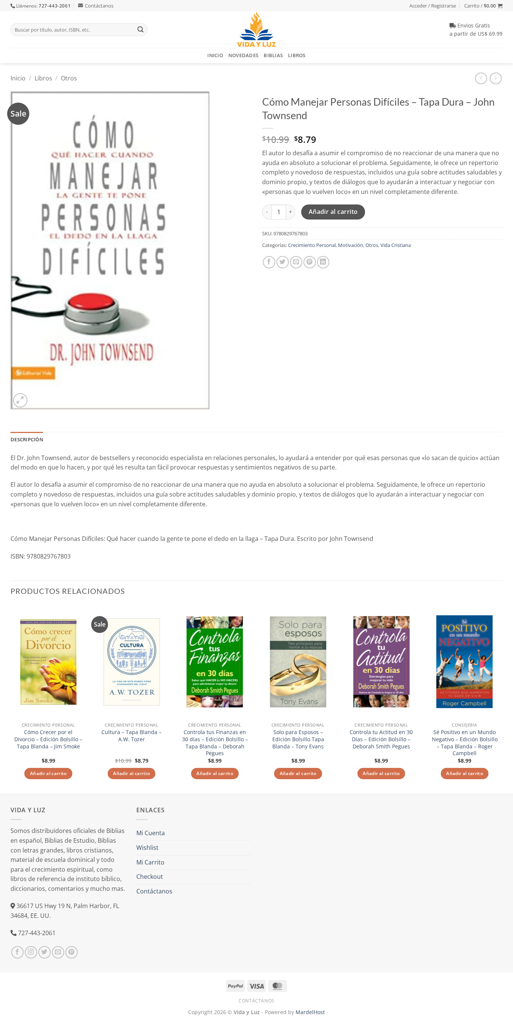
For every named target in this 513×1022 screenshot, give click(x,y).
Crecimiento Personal (312, 245)
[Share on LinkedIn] (323, 262)
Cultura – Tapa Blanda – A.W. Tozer (131, 736)
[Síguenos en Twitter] (44, 952)
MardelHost (310, 1012)
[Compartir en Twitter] (282, 262)
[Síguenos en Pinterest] (71, 952)
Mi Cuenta (150, 833)
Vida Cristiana (395, 245)
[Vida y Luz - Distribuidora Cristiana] (256, 29)
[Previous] (11, 698)
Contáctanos (99, 5)
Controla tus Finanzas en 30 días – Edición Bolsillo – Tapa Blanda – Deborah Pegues (215, 743)
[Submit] (140, 29)
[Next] (502, 698)
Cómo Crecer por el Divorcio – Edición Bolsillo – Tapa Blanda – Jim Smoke (48, 739)
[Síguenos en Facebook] (17, 952)
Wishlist (147, 847)
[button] (483, 5)
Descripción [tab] (27, 439)
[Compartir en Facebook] (269, 262)
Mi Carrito (150, 862)
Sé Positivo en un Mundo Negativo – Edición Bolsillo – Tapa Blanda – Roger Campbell (465, 743)
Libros (297, 55)
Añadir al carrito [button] (48, 773)
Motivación (350, 245)
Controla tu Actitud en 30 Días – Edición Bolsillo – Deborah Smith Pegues (381, 739)
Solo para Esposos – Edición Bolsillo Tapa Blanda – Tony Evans (298, 739)
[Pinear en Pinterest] (309, 262)
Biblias (273, 55)
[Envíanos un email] (58, 952)
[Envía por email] (296, 262)
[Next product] (481, 78)
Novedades (243, 55)
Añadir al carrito (333, 211)
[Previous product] (495, 78)
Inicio (215, 55)
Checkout (149, 876)
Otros (69, 78)
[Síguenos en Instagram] (31, 952)
